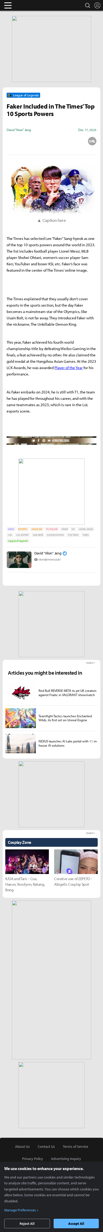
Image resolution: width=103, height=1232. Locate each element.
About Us (22, 1146)
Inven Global (28, 5)
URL (92, 141)
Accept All (76, 1223)
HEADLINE (36, 529)
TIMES (85, 535)
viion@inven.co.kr (49, 559)
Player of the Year (68, 367)
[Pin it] (72, 141)
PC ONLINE (52, 529)
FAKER (65, 529)
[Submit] (51, 141)
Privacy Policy (32, 1158)
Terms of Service (75, 1146)
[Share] (31, 141)
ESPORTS (22, 529)
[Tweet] (11, 141)
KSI (73, 529)
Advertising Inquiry (66, 1158)
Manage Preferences (20, 1210)
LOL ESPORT (22, 535)
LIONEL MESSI (86, 529)
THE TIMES (73, 535)
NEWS (11, 529)
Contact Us (46, 1146)
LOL (10, 535)
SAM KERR (38, 535)
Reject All (27, 1223)
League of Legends (18, 541)
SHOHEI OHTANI (55, 535)
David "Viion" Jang (47, 553)
